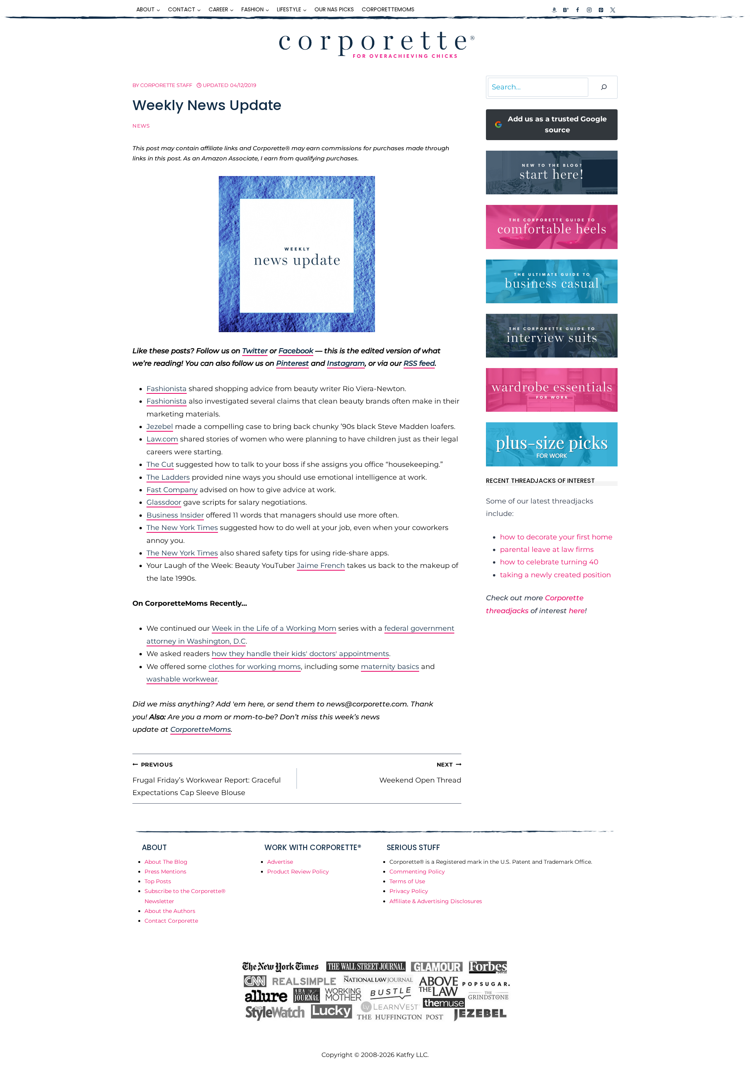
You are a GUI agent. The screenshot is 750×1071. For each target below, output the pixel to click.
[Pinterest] (601, 10)
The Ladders (168, 477)
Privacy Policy (408, 891)
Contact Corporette (171, 920)
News (141, 126)
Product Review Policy (298, 871)
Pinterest (292, 363)
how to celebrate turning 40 (549, 562)
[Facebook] (577, 10)
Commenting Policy (417, 871)
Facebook (296, 351)
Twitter (255, 351)
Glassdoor (163, 502)
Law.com (162, 439)
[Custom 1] (554, 10)
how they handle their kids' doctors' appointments (300, 653)
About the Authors (170, 910)
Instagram (346, 363)
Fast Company (172, 490)
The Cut (160, 464)
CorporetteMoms (388, 9)
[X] (612, 10)
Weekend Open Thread (420, 773)
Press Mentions (165, 871)
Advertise (280, 861)
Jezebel (159, 426)
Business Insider (175, 515)
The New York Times (182, 527)
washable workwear (182, 679)
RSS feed (419, 363)
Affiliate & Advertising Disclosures (435, 901)
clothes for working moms (255, 666)
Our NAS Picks (334, 9)
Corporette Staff (166, 85)
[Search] (604, 87)
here (577, 611)
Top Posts (158, 881)
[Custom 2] (566, 10)
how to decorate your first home (556, 537)
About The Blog (166, 861)
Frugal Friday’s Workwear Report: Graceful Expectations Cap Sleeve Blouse (206, 779)
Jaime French (321, 565)
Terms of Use (407, 881)
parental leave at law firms (547, 549)
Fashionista (166, 388)
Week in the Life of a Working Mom (274, 628)
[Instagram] (589, 10)
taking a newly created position (555, 575)
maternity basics (390, 666)
